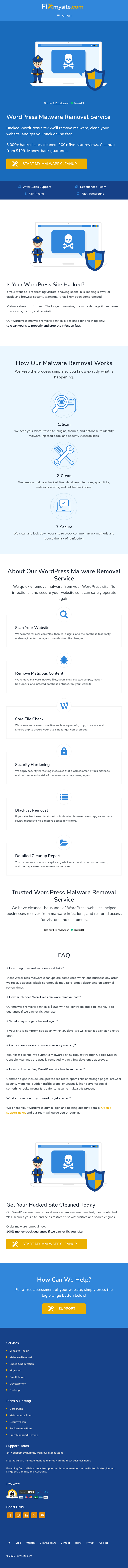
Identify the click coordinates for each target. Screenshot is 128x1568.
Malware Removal (21, 1357)
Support (67, 1309)
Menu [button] (67, 16)
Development (18, 1384)
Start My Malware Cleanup (50, 164)
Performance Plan (21, 1428)
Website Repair (19, 1351)
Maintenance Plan (21, 1415)
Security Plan (18, 1422)
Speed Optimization (22, 1364)
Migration (15, 1370)
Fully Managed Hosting (24, 1435)
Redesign (15, 1390)
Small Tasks (17, 1377)
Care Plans (16, 1409)
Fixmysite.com (64, 6)
